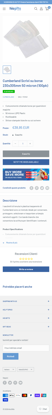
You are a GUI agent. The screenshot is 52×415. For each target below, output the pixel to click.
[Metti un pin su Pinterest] (37, 188)
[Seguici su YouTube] (20, 383)
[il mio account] (41, 8)
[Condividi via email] (47, 188)
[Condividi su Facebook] (31, 188)
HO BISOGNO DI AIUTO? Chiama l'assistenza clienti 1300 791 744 (26, 2)
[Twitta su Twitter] (42, 188)
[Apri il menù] (4, 9)
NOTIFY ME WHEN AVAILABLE (26, 162)
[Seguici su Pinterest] (15, 383)
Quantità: (7, 143)
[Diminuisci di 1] (15, 143)
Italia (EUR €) (23, 369)
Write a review (26, 269)
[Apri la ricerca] (35, 8)
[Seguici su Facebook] (5, 383)
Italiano (7, 369)
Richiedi (10, 356)
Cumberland (8, 97)
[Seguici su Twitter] (10, 383)
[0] (47, 8)
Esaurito (26, 154)
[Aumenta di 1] (30, 143)
